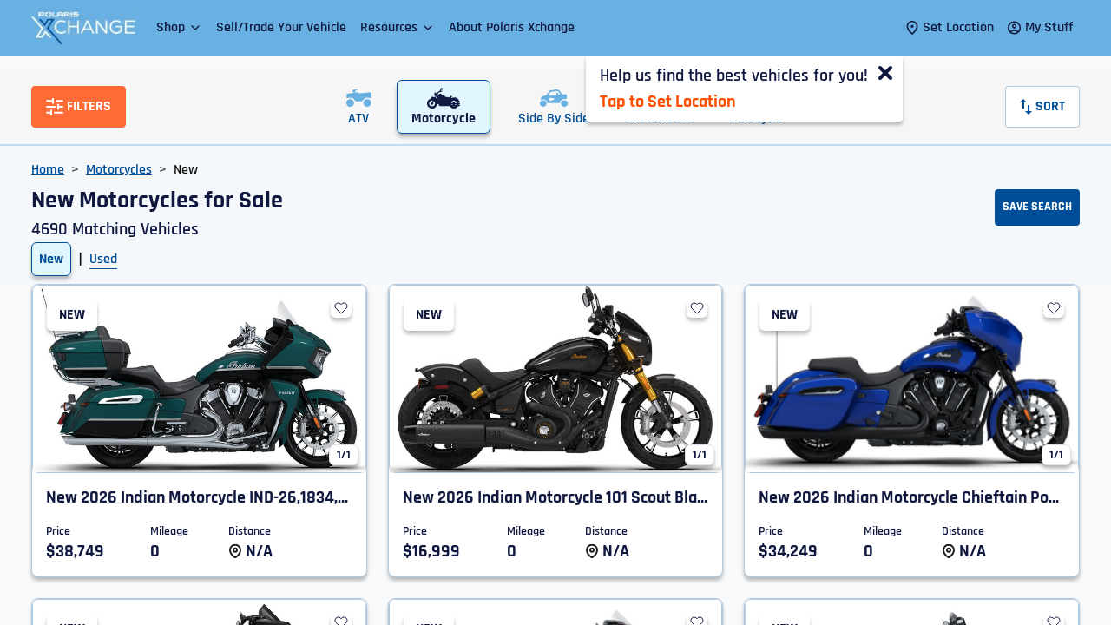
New (51, 259)
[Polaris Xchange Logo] (83, 28)
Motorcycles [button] (119, 170)
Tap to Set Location (667, 101)
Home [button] (47, 170)
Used (103, 259)
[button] (179, 27)
